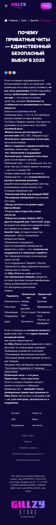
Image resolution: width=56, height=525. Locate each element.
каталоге (38, 350)
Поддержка (17, 425)
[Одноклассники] (10, 72)
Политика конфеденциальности (28, 453)
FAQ (13, 419)
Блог (24, 20)
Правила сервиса (28, 447)
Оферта (28, 441)
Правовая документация (28, 460)
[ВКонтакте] (6, 72)
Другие (34, 20)
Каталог (15, 413)
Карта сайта (28, 435)
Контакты (37, 425)
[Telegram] (14, 72)
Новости (36, 413)
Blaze (35, 419)
